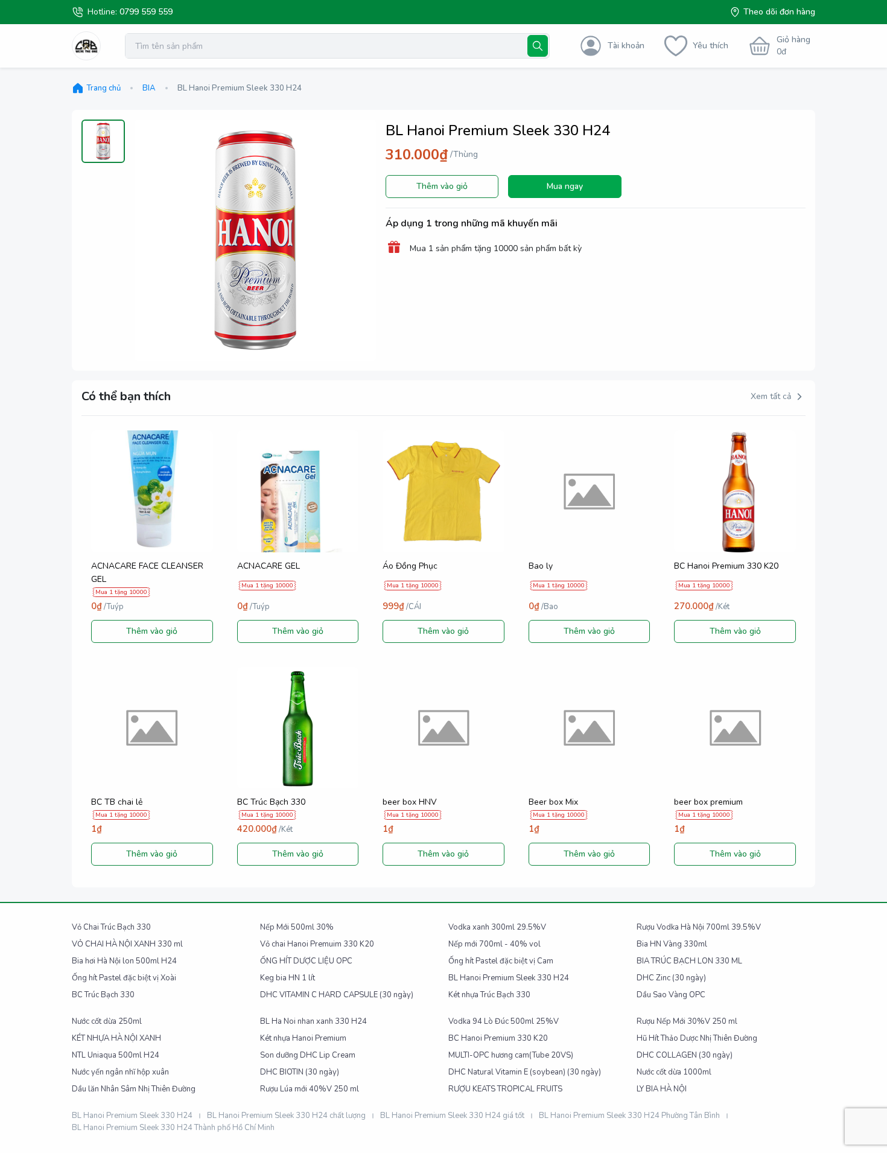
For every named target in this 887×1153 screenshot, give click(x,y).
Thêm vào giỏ (442, 186)
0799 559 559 (146, 12)
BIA (149, 88)
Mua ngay (565, 186)
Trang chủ (103, 88)
